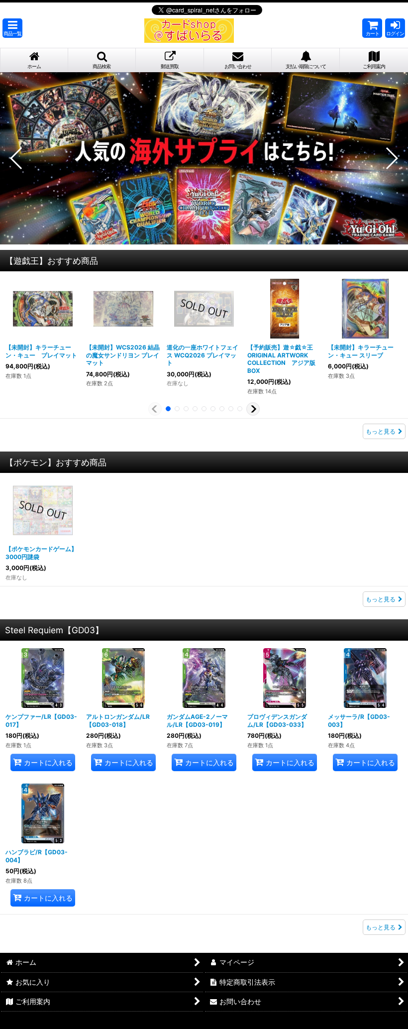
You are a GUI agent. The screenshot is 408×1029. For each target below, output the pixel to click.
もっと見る (381, 431)
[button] (12, 28)
